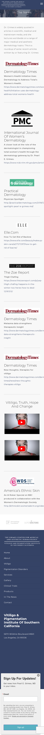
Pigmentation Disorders (16, 569)
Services (8, 575)
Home (7, 553)
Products (8, 591)
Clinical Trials (10, 586)
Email (6, 694)
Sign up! (20, 727)
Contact (8, 602)
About (7, 558)
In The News (10, 597)
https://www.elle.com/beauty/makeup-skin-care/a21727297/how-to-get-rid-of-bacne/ (23, 244)
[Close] (38, 675)
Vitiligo (7, 564)
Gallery (7, 580)
